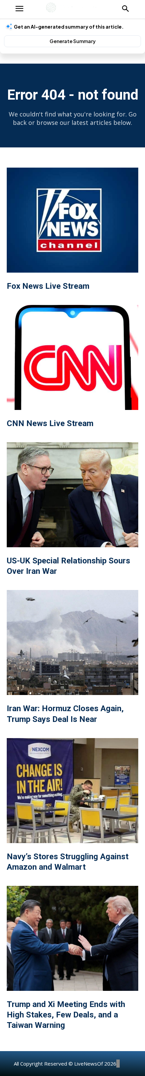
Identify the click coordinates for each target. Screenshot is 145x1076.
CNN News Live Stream (50, 423)
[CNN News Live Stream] (72, 357)
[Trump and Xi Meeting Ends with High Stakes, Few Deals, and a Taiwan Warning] (72, 938)
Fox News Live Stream (48, 286)
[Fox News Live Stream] (72, 220)
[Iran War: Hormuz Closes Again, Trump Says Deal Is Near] (72, 642)
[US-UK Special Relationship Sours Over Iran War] (72, 494)
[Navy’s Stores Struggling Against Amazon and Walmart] (72, 790)
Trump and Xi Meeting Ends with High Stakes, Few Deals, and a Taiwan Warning (66, 1015)
